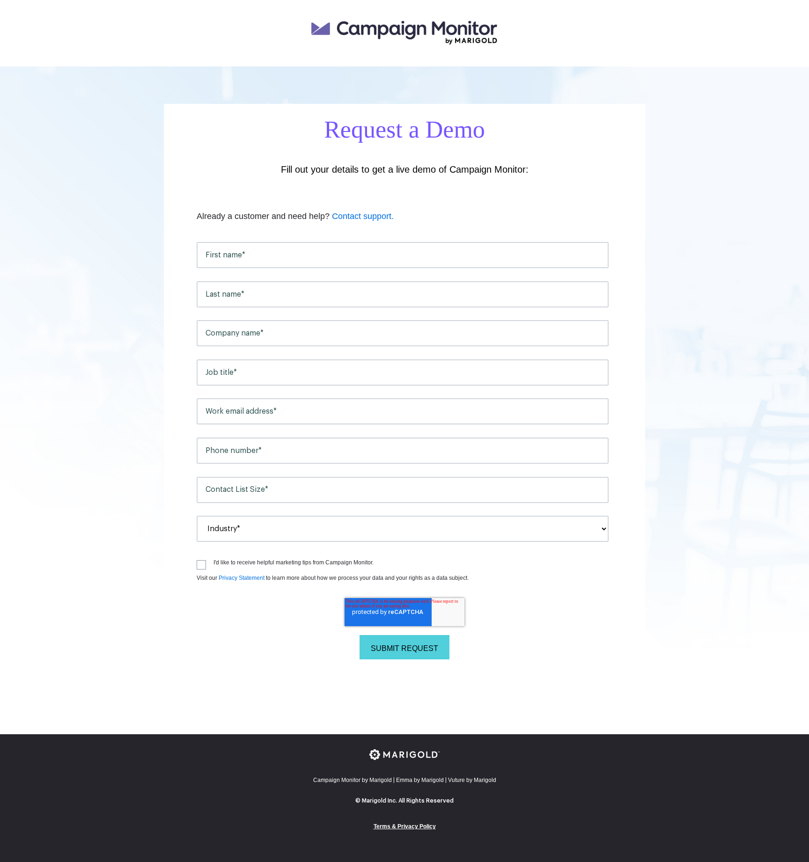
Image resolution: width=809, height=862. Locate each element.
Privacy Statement (242, 578)
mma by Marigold (420, 780)
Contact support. (363, 216)
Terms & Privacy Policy (405, 826)
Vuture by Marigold (472, 780)
